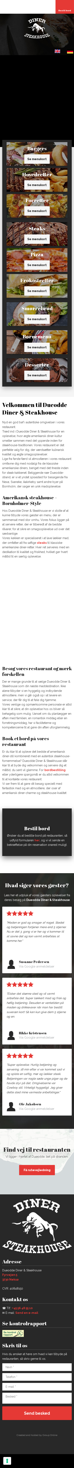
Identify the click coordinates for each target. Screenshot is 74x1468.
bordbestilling (55, 770)
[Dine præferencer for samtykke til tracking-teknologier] (7, 1461)
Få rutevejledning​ (37, 1170)
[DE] (70, 51)
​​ (66, 51)
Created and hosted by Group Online (37, 1435)
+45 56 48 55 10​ (22, 1308)
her (37, 840)
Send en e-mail (26, 1312)
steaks (42, 542)
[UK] (57, 51)
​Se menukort (37, 159)
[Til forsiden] (37, 28)
